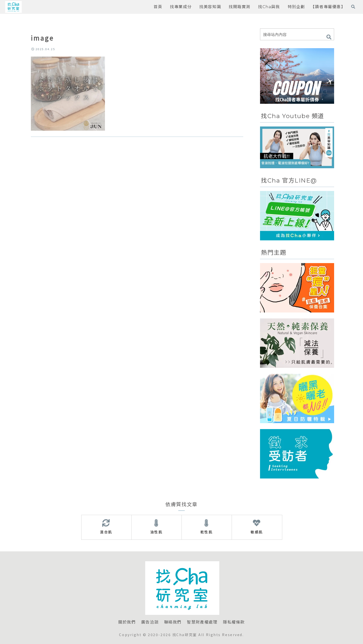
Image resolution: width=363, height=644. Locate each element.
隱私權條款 (234, 622)
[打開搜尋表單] (353, 7)
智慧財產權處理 (202, 622)
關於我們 (127, 622)
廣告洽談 (150, 622)
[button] (328, 37)
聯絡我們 (173, 622)
